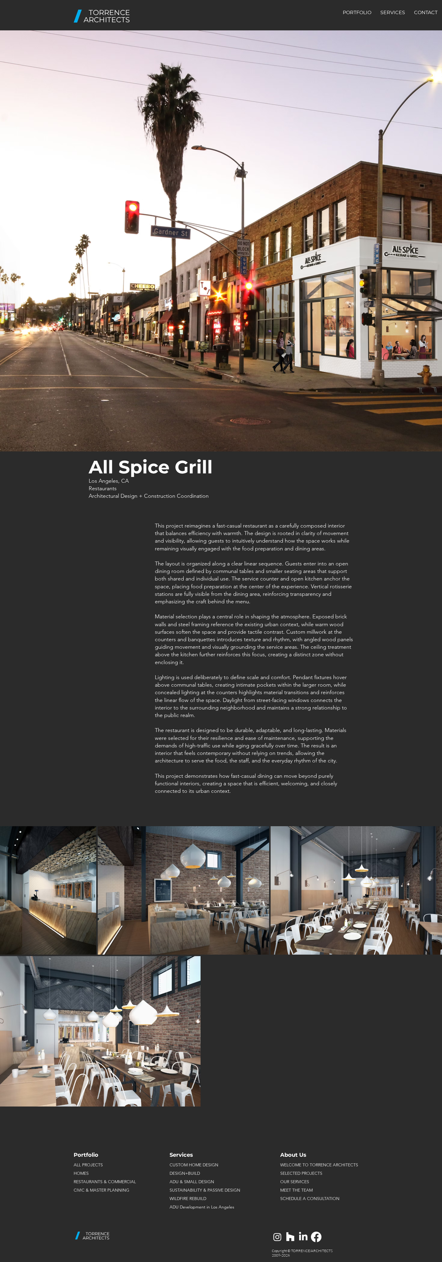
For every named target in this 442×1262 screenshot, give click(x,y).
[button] (357, 12)
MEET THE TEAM (296, 1190)
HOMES (81, 1173)
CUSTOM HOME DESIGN (194, 1165)
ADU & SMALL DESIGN (192, 1181)
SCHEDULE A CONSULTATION (309, 1198)
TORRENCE (97, 1233)
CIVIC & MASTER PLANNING (101, 1190)
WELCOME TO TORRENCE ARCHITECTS (319, 1165)
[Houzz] (290, 1237)
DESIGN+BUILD (185, 1173)
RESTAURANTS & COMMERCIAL (105, 1181)
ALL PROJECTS (88, 1165)
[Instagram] (277, 1237)
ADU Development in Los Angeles (202, 1207)
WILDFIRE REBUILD (188, 1198)
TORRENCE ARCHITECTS (107, 16)
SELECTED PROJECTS (301, 1173)
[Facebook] (316, 1237)
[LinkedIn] (303, 1237)
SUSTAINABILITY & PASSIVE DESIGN (205, 1190)
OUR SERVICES (294, 1181)
